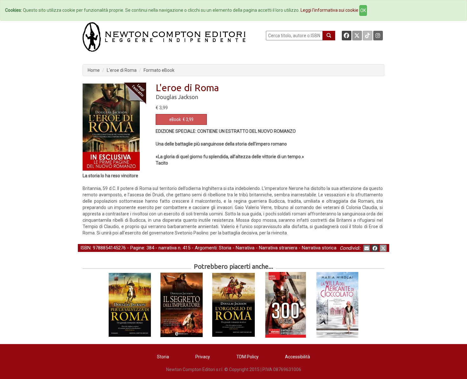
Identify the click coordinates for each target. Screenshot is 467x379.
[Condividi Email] (366, 248)
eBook (175, 119)
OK (363, 10)
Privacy (202, 356)
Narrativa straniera (278, 248)
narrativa (168, 248)
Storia (225, 248)
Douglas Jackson (177, 97)
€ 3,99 (181, 119)
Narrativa (245, 248)
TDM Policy (247, 356)
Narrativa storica (319, 248)
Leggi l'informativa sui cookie (329, 10)
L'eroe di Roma (122, 70)
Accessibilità (297, 356)
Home (94, 70)
